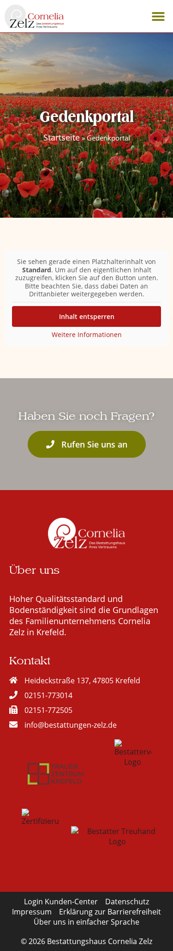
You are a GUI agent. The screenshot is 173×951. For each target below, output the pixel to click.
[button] (158, 16)
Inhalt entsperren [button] (86, 316)
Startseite (61, 137)
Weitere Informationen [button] (87, 335)
